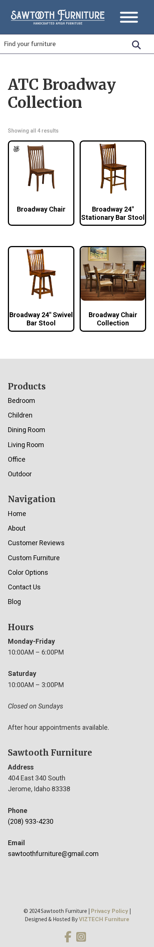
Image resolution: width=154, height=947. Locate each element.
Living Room (26, 445)
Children (20, 415)
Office (16, 459)
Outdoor (20, 474)
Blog (14, 601)
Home (17, 513)
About (16, 528)
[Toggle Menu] (129, 17)
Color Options (28, 572)
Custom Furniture (34, 558)
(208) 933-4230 (30, 821)
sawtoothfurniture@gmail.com (53, 854)
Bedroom (21, 400)
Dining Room (26, 430)
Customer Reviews (36, 543)
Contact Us (24, 587)
